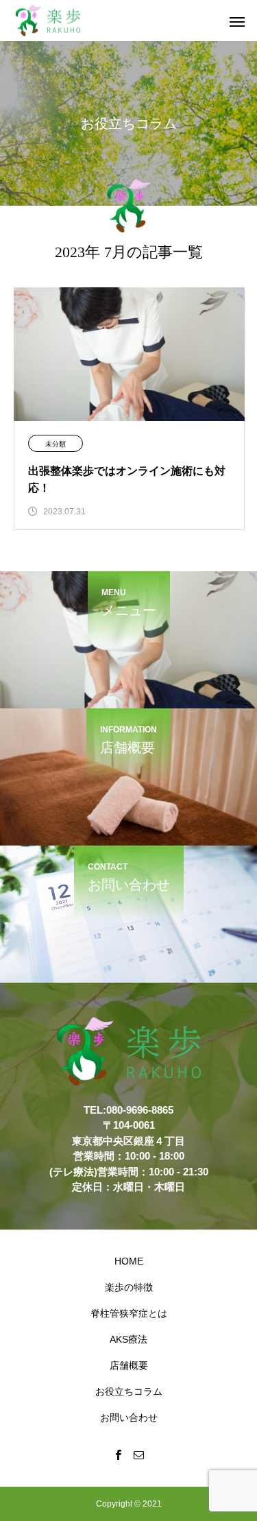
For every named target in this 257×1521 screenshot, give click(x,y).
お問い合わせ (129, 1417)
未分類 (55, 444)
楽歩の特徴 (129, 1287)
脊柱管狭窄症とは (128, 1313)
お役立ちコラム (128, 1391)
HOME (128, 1261)
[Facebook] (118, 1454)
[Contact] (139, 1454)
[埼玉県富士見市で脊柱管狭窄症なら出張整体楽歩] (48, 20)
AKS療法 (128, 1339)
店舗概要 (129, 1365)
